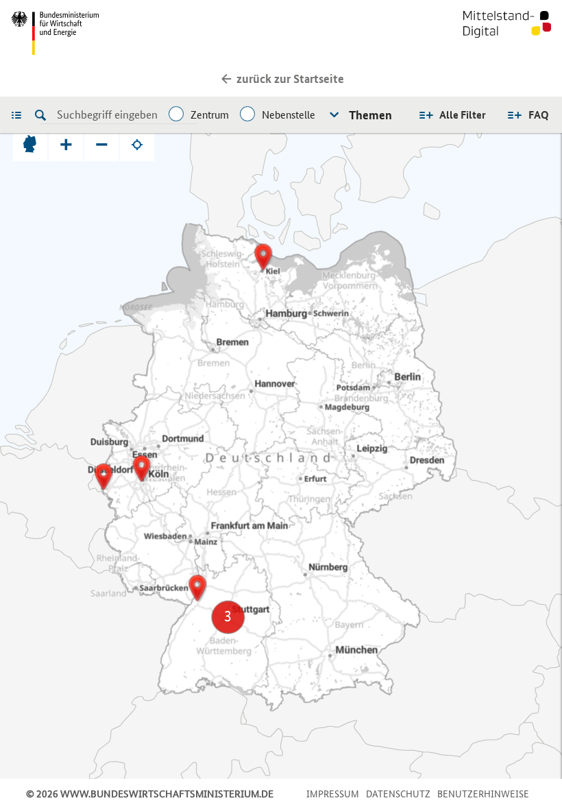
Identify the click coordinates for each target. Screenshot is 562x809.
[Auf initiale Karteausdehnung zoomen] (30, 144)
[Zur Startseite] (507, 33)
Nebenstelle (288, 114)
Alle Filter (462, 114)
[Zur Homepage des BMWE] (143, 33)
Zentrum (210, 114)
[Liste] (20, 114)
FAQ (538, 114)
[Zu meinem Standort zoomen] (137, 144)
